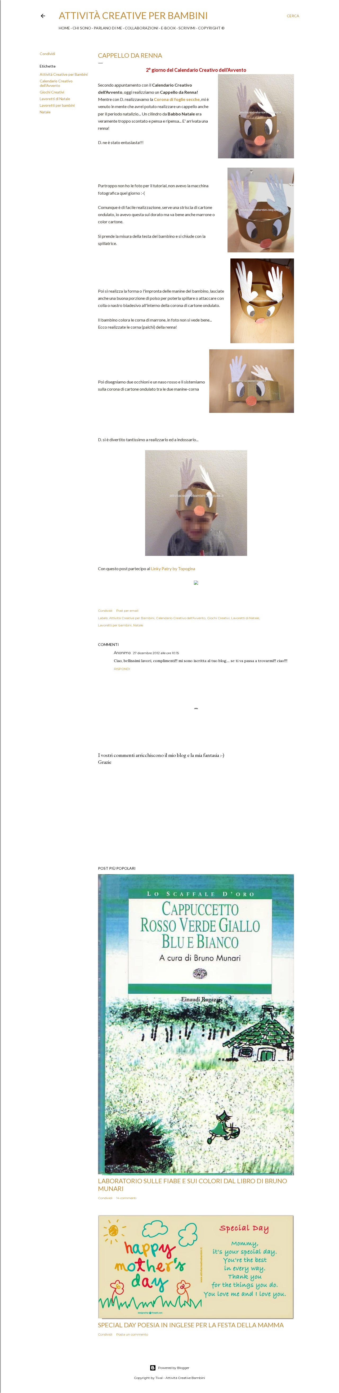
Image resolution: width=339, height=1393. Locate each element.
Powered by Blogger (173, 1368)
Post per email (127, 611)
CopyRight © (211, 28)
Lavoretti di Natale (55, 98)
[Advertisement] (196, 816)
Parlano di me (108, 28)
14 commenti (126, 1198)
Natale (45, 112)
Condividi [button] (47, 53)
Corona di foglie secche (177, 99)
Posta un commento (132, 1334)
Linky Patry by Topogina (173, 568)
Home (64, 28)
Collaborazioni (141, 28)
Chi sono (82, 28)
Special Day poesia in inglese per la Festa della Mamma (191, 1325)
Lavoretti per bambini (57, 105)
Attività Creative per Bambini (64, 74)
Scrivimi (187, 28)
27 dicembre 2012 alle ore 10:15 (156, 653)
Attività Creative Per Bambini (133, 15)
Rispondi (122, 669)
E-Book (168, 28)
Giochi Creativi (52, 92)
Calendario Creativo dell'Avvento (56, 83)
